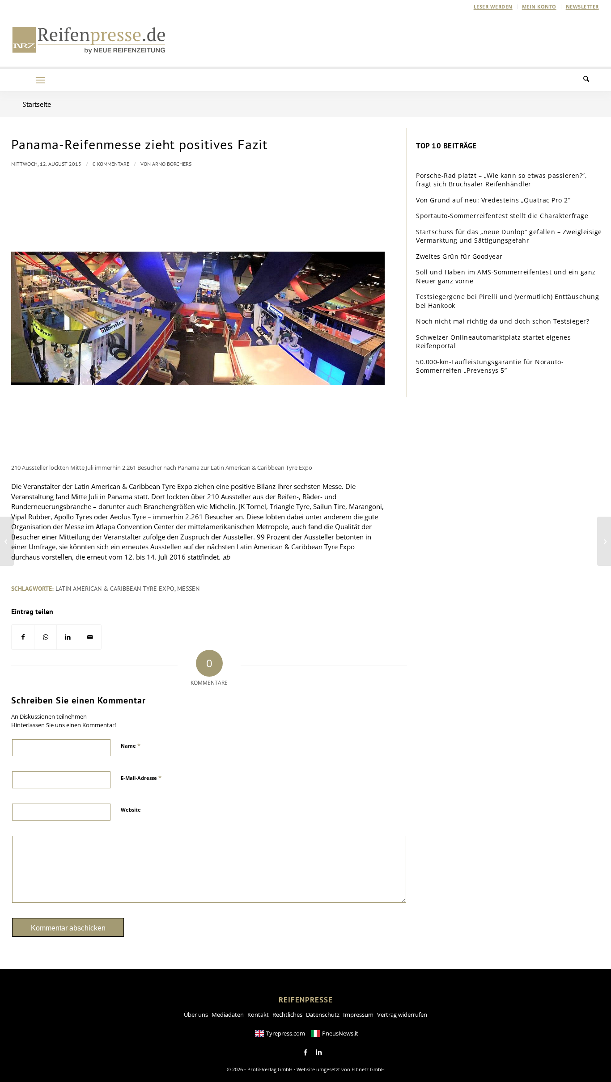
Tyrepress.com (285, 1033)
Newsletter (582, 6)
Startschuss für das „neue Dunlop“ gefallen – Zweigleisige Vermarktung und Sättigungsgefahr (509, 236)
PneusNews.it (340, 1033)
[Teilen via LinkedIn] (68, 637)
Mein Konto (539, 6)
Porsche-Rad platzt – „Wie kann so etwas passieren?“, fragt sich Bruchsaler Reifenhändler (501, 180)
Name (130, 745)
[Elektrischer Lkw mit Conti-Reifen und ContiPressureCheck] (7, 541)
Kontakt (258, 1014)
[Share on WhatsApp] (45, 637)
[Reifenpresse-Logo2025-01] (89, 40)
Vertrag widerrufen (402, 1014)
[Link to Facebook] (305, 1052)
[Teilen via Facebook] (23, 637)
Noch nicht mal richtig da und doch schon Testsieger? (502, 321)
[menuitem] (493, 6)
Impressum (358, 1014)
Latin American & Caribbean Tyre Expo (114, 589)
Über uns (196, 1014)
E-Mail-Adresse (141, 778)
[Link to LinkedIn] (319, 1052)
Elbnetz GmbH (368, 1069)
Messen (188, 589)
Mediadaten (228, 1014)
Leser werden (493, 6)
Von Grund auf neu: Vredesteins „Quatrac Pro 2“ (493, 200)
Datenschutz (322, 1014)
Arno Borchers (171, 163)
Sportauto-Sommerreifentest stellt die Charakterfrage (502, 215)
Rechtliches (287, 1014)
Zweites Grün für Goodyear (459, 256)
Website (131, 809)
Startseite (36, 104)
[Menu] (40, 80)
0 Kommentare (111, 163)
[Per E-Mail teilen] (90, 637)
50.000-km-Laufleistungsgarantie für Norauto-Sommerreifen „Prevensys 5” (490, 366)
